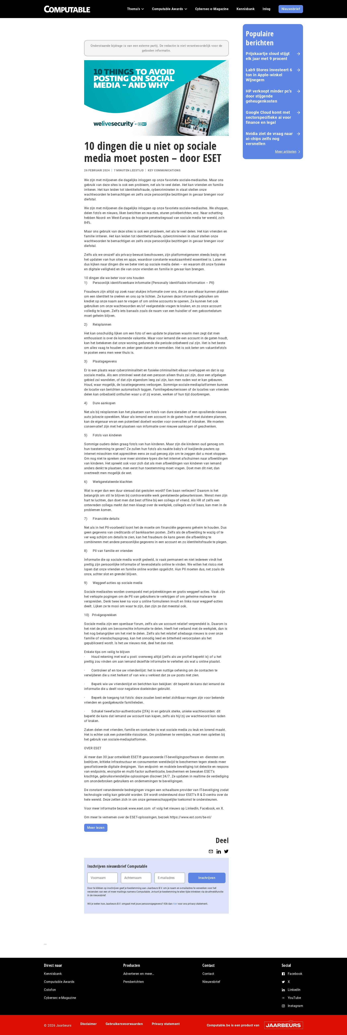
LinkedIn (294, 990)
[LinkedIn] (218, 851)
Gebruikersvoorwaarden (124, 1024)
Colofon (50, 990)
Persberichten (133, 982)
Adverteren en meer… (138, 974)
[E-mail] (210, 851)
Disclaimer (88, 1024)
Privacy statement (166, 1024)
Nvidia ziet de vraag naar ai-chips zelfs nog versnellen (269, 138)
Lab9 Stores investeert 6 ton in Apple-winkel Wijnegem (269, 74)
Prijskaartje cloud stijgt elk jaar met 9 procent (268, 56)
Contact (208, 974)
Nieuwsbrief (211, 982)
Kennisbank (53, 974)
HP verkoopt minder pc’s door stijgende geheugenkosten (269, 96)
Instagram (295, 1006)
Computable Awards (59, 982)
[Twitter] (226, 851)
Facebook (295, 974)
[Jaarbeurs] (281, 1025)
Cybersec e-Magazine (60, 998)
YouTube (294, 998)
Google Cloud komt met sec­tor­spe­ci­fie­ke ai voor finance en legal (268, 117)
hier (175, 903)
